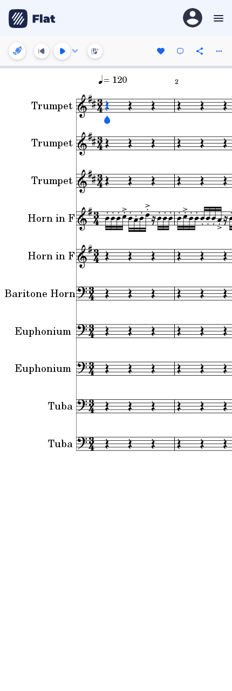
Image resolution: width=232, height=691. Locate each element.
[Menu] (217, 18)
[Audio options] (75, 51)
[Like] (160, 51)
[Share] (199, 51)
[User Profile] (192, 18)
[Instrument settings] (17, 51)
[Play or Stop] (62, 51)
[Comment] (180, 51)
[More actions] (219, 51)
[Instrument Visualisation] (95, 51)
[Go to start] (41, 51)
